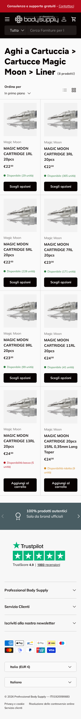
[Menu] (7, 19)
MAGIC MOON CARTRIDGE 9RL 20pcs (18, 345)
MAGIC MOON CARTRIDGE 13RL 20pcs (19, 441)
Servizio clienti (13, 708)
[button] (74, 19)
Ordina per (12, 87)
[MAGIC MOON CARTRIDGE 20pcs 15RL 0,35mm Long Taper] (60, 406)
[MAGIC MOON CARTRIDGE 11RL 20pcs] (60, 311)
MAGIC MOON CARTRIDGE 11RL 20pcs (59, 345)
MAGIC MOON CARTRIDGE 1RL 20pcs (18, 153)
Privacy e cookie (14, 703)
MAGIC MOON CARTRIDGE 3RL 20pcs (58, 154)
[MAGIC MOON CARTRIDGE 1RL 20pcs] (20, 119)
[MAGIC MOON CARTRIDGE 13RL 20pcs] (20, 406)
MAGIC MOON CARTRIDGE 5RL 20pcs (18, 249)
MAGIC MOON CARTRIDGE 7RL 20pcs (58, 249)
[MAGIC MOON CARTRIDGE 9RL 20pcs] (20, 311)
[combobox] (40, 30)
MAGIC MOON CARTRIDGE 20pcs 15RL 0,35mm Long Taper (60, 443)
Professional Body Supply (30, 696)
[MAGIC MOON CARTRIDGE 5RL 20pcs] (20, 215)
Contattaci (66, 6)
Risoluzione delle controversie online (51, 703)
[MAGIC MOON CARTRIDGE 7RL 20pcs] (60, 215)
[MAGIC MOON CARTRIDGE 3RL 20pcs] (60, 119)
